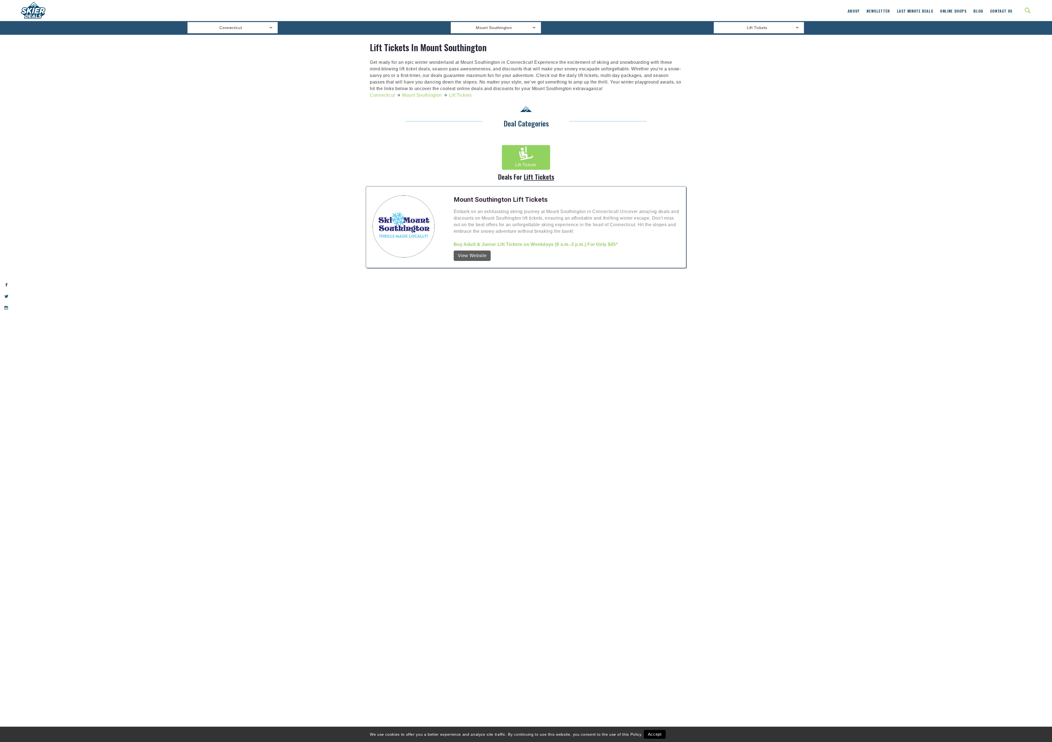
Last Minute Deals (915, 11)
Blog (978, 11)
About (854, 11)
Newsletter (878, 11)
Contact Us (1001, 11)
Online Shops (953, 11)
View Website (472, 255)
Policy (635, 734)
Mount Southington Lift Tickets (501, 199)
